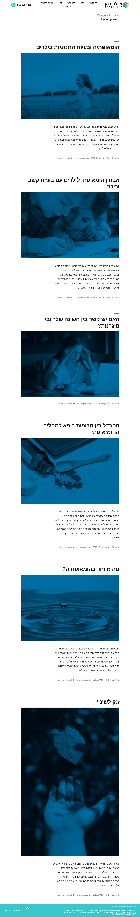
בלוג (60, 3)
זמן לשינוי (108, 702)
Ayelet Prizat (112, 158)
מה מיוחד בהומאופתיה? (90, 569)
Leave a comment (63, 158)
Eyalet (114, 404)
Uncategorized (80, 158)
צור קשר (68, 7)
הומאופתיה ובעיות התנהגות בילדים (77, 47)
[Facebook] (27, 908)
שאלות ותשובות (47, 3)
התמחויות (71, 3)
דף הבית (93, 3)
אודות (83, 3)
